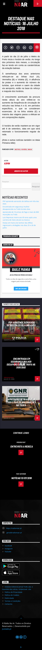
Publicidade (9, 598)
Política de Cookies (12, 595)
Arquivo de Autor (21, 171)
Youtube (8, 551)
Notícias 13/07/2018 (21, 478)
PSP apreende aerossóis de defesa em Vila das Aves (21, 324)
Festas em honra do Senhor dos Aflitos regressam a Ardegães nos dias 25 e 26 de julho (19, 225)
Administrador (9, 338)
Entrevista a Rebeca (21, 446)
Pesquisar (5, 182)
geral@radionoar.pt (14, 532)
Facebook (8, 546)
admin (7, 163)
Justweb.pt (6, 629)
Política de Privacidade (13, 592)
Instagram (9, 549)
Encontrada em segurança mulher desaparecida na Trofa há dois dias (21, 363)
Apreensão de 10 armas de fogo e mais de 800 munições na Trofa (21, 402)
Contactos (8, 604)
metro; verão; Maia (23, 149)
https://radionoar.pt (14, 528)
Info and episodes (21, 289)
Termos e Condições (12, 601)
